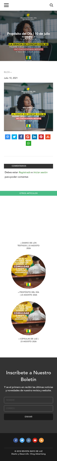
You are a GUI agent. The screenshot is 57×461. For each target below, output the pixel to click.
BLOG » (8, 72)
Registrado (25, 172)
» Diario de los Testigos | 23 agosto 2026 (28, 245)
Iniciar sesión (40, 172)
